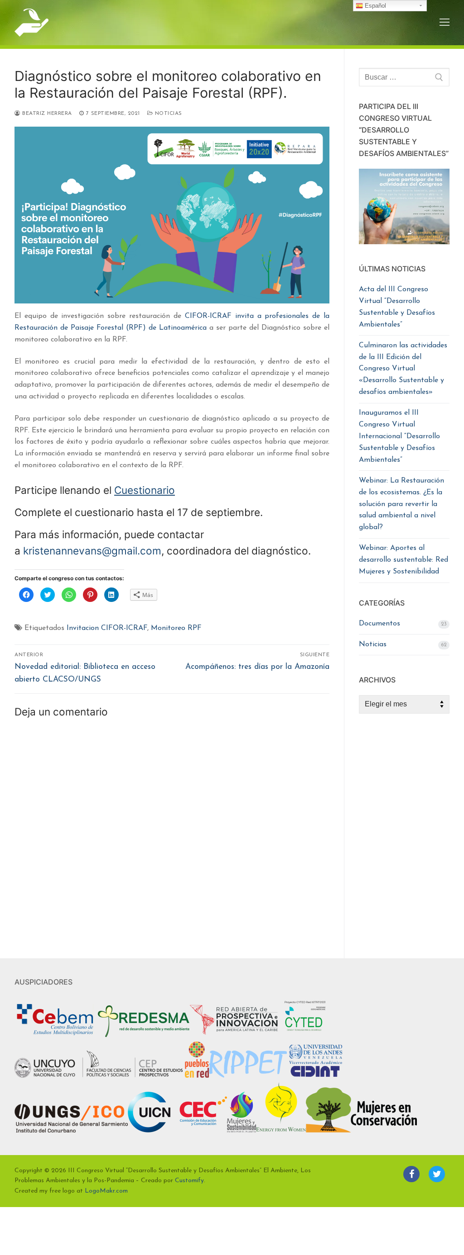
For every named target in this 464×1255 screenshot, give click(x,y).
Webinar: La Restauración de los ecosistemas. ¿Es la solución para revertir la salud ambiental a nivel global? (401, 504)
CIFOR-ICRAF (208, 316)
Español (374, 5)
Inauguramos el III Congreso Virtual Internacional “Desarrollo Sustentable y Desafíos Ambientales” (399, 436)
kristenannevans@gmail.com (92, 551)
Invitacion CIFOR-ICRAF (107, 628)
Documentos (379, 623)
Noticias (167, 113)
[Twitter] (437, 1174)
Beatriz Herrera (46, 113)
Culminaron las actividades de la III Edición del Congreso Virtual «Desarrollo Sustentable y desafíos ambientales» (403, 369)
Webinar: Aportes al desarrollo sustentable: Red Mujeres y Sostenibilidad (403, 560)
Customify (189, 1180)
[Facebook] (411, 1174)
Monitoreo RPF (176, 628)
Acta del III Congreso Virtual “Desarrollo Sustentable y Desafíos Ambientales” (397, 307)
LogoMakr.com (106, 1191)
